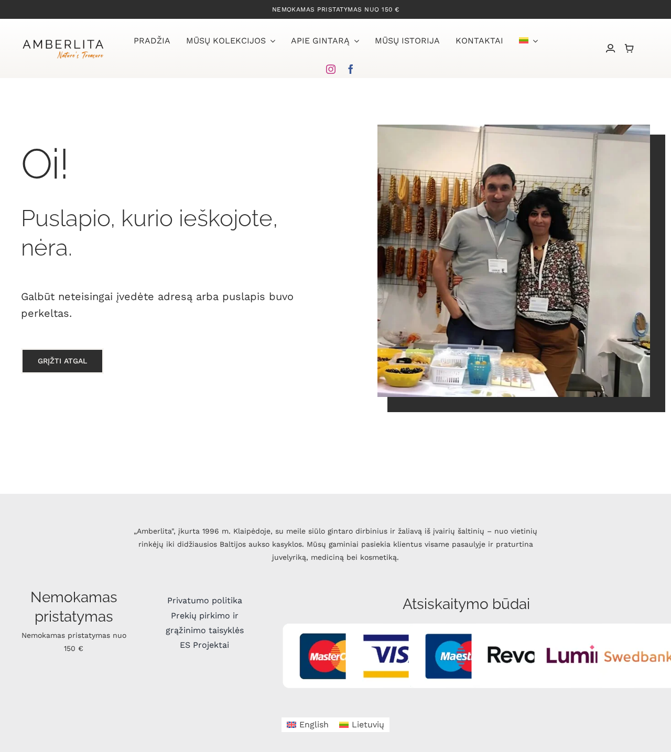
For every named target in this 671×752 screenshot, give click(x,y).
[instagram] (331, 69)
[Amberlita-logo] (63, 41)
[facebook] (350, 69)
